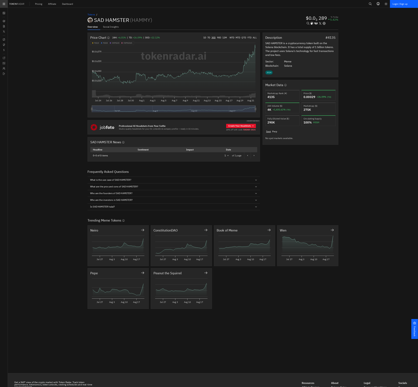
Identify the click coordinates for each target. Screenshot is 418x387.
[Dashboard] (4, 13)
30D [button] (213, 37)
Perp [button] (274, 131)
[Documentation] (4, 58)
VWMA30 (116, 43)
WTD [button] (232, 37)
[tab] (94, 26)
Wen (283, 230)
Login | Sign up (400, 3)
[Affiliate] (4, 68)
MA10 (96, 43)
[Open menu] (4, 4)
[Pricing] (4, 63)
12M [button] (224, 37)
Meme (288, 61)
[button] (414, 329)
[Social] (4, 31)
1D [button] (204, 37)
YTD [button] (249, 37)
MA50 (105, 43)
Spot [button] (268, 131)
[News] (4, 26)
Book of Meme (227, 230)
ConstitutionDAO (165, 230)
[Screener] (4, 21)
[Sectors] (4, 44)
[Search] (370, 4)
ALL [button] (255, 37)
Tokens (91, 14)
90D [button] (219, 37)
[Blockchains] (4, 39)
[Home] (4, 73)
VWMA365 (127, 43)
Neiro (94, 230)
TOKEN (16, 3)
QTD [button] (243, 37)
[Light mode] (386, 4)
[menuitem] (38, 4)
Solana (288, 65)
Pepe (94, 273)
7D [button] (208, 37)
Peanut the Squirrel (167, 273)
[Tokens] (4, 50)
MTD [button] (238, 37)
